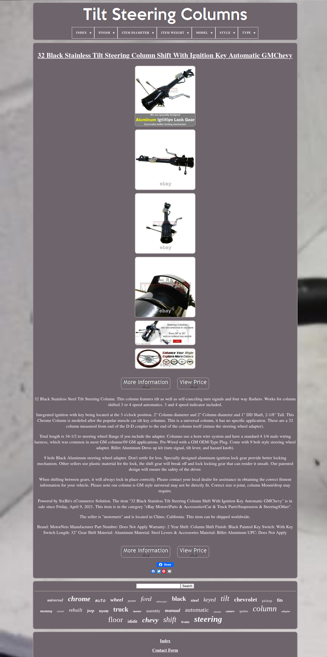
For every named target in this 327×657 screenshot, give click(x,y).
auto (100, 600)
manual (172, 610)
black (179, 598)
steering (208, 619)
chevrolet (245, 599)
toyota (103, 611)
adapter (286, 611)
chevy (150, 620)
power (132, 601)
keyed (209, 600)
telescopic (161, 601)
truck (120, 609)
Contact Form (165, 650)
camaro (230, 611)
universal (55, 600)
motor (137, 611)
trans (185, 622)
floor (115, 619)
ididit (132, 621)
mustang (46, 611)
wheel (116, 600)
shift (169, 619)
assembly (153, 611)
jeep (90, 610)
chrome (79, 599)
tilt (225, 598)
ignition (243, 611)
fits (280, 600)
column (265, 608)
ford (146, 598)
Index (165, 641)
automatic (197, 609)
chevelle (217, 612)
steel (195, 600)
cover (60, 611)
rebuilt (75, 610)
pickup (267, 601)
